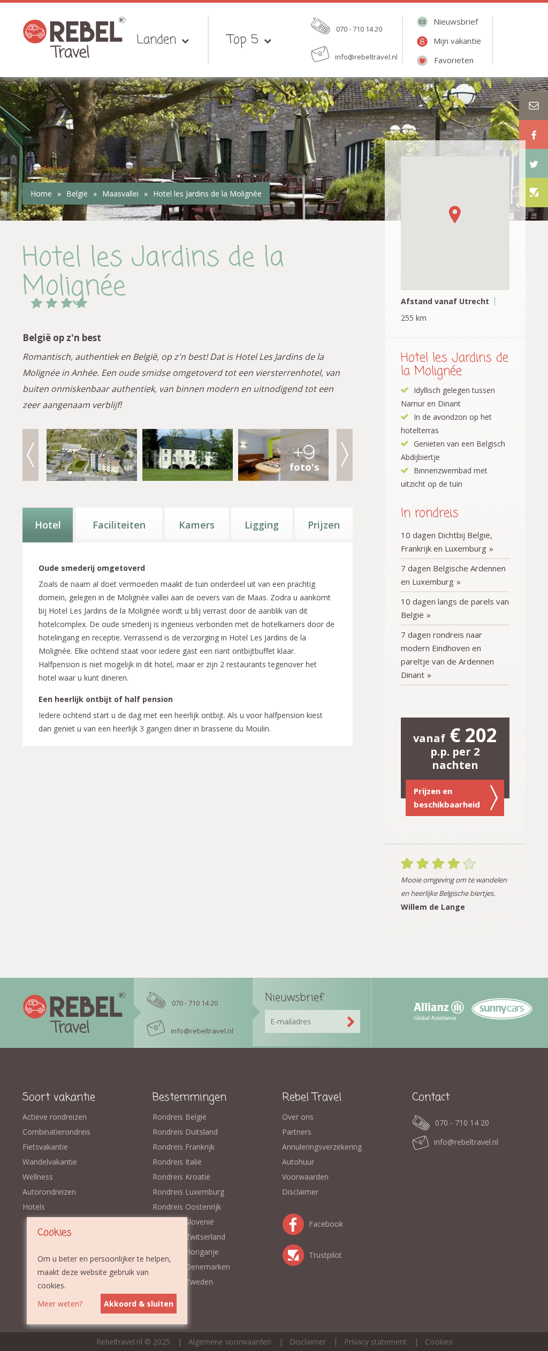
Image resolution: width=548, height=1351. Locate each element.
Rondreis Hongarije (186, 1252)
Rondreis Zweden (183, 1282)
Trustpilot (295, 1253)
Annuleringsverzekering (322, 1147)
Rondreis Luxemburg (188, 1192)
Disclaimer (300, 1192)
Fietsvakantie (45, 1147)
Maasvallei (120, 193)
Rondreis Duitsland (185, 1132)
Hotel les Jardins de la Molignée (207, 193)
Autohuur (298, 1162)
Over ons (298, 1117)
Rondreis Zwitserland (189, 1237)
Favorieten (454, 60)
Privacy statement (375, 1342)
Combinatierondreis (56, 1132)
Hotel (48, 524)
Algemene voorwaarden (229, 1342)
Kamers (197, 524)
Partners (296, 1132)
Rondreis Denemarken (191, 1267)
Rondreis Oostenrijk (187, 1207)
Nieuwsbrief (455, 21)
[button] (455, 214)
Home (41, 193)
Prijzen (324, 524)
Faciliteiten (119, 524)
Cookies (439, 1342)
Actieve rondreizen (54, 1117)
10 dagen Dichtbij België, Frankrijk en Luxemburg (446, 542)
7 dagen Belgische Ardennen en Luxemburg (453, 575)
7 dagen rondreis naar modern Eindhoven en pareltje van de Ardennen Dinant (447, 654)
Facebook (295, 1222)
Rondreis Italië (177, 1162)
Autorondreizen (49, 1192)
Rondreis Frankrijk (184, 1147)
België (77, 193)
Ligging (262, 524)
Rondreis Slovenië (183, 1222)
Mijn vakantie (457, 40)
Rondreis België (180, 1117)
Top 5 (242, 40)
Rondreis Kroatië (181, 1177)
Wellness (37, 1177)
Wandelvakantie (49, 1162)
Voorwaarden (305, 1177)
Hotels (33, 1207)
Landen (156, 40)
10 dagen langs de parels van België (455, 608)
